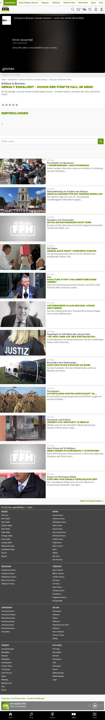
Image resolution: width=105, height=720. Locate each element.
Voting (55, 639)
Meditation (5, 659)
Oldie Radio (5, 532)
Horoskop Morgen (8, 615)
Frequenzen (57, 659)
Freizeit (5, 645)
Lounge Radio (6, 543)
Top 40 (4, 553)
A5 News (56, 584)
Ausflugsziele (6, 663)
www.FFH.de (17, 507)
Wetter (90, 8)
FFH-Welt (57, 645)
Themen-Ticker (58, 635)
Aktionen (56, 3)
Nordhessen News (8, 570)
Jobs (54, 663)
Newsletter (56, 652)
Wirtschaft (83, 3)
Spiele (3, 676)
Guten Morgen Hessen (28, 3)
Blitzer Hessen (58, 573)
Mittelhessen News (8, 577)
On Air (55, 608)
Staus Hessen (57, 570)
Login (54, 680)
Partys (3, 690)
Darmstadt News (59, 532)
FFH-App (56, 649)
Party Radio (5, 539)
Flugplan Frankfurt (59, 597)
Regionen (6, 567)
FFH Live (4, 515)
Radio (4, 512)
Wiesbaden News (59, 522)
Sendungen (56, 611)
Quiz (3, 686)
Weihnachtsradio (7, 546)
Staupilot (84, 8)
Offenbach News (58, 536)
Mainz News (57, 526)
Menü (95, 717)
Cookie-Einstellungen (36, 699)
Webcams (56, 621)
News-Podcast (58, 632)
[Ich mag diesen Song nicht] (100, 705)
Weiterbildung (57, 676)
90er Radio (5, 522)
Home (10, 717)
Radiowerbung (58, 673)
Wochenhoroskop (8, 618)
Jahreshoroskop (7, 625)
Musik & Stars (69, 3)
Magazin (45, 3)
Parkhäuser (56, 594)
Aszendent (5, 632)
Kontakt (55, 656)
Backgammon (6, 683)
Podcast (52, 717)
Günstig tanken (58, 591)
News (55, 512)
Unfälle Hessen (58, 577)
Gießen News (57, 539)
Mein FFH (102, 8)
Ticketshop (5, 669)
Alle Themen (57, 560)
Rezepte (4, 656)
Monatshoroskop (7, 621)
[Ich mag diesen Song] (89, 705)
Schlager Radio (7, 536)
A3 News (56, 580)
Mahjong (4, 680)
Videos (55, 618)
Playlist (79, 8)
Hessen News (57, 515)
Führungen (56, 666)
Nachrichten (10, 3)
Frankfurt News (58, 519)
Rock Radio (5, 529)
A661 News (57, 587)
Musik (31, 717)
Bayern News (57, 546)
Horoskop (6, 608)
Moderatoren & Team (60, 625)
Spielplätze (5, 652)
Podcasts (55, 628)
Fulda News (57, 543)
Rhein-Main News (8, 580)
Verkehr (56, 567)
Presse (55, 669)
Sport (93, 3)
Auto (101, 3)
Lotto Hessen (6, 673)
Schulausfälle (57, 601)
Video (3, 80)
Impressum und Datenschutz (13, 699)
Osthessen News (8, 573)
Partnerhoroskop (7, 628)
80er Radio (5, 519)
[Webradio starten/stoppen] (95, 705)
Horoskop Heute (7, 611)
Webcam (96, 8)
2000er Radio (6, 526)
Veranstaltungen (7, 649)
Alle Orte (56, 556)
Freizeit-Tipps (6, 666)
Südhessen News (8, 584)
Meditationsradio (7, 549)
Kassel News (57, 529)
